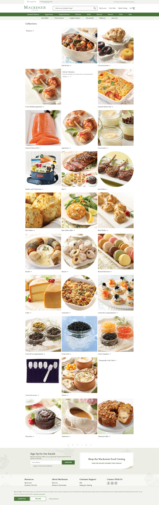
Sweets (110, 14)
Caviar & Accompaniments (107, 313)
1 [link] (68, 445)
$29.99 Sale (65, 65)
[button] (131, 8)
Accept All (22, 499)
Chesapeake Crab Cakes (107, 360)
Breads (27, 272)
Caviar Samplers (103, 354)
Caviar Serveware (31, 395)
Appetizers (49, 14)
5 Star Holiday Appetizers (33, 107)
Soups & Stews (64, 14)
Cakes (27, 313)
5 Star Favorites (59, 18)
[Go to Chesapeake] (46, 2)
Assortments (102, 148)
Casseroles (65, 313)
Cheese (64, 395)
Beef (63, 189)
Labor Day (114, 18)
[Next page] (91, 445)
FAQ (81, 483)
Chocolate (28, 436)
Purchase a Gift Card (31, 485)
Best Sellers (45, 18)
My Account (28, 483)
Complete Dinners (75, 18)
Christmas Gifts (103, 436)
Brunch (99, 14)
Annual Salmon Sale (32, 148)
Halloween (102, 18)
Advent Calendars (69, 72)
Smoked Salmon (33, 14)
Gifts (121, 14)
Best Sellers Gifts (67, 230)
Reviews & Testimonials (59, 485)
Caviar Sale (65, 354)
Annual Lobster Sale (104, 107)
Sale (130, 14)
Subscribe (68, 462)
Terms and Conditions (45, 466)
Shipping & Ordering (86, 485)
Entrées (78, 14)
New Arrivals (90, 18)
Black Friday (102, 230)
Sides (89, 14)
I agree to (42, 466)
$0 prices (29, 31)
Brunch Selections (104, 272)
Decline (38, 499)
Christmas (65, 436)
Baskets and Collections (33, 189)
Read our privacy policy (39, 494)
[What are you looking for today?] (95, 8)
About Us (55, 483)
